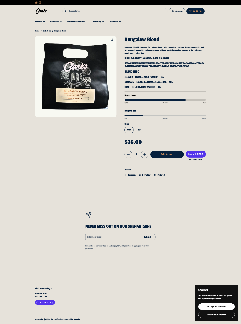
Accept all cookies (216, 306)
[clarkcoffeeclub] (41, 11)
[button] (195, 11)
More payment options (195, 159)
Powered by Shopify (72, 319)
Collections (47, 31)
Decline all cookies (216, 314)
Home (37, 31)
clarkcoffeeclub (57, 319)
